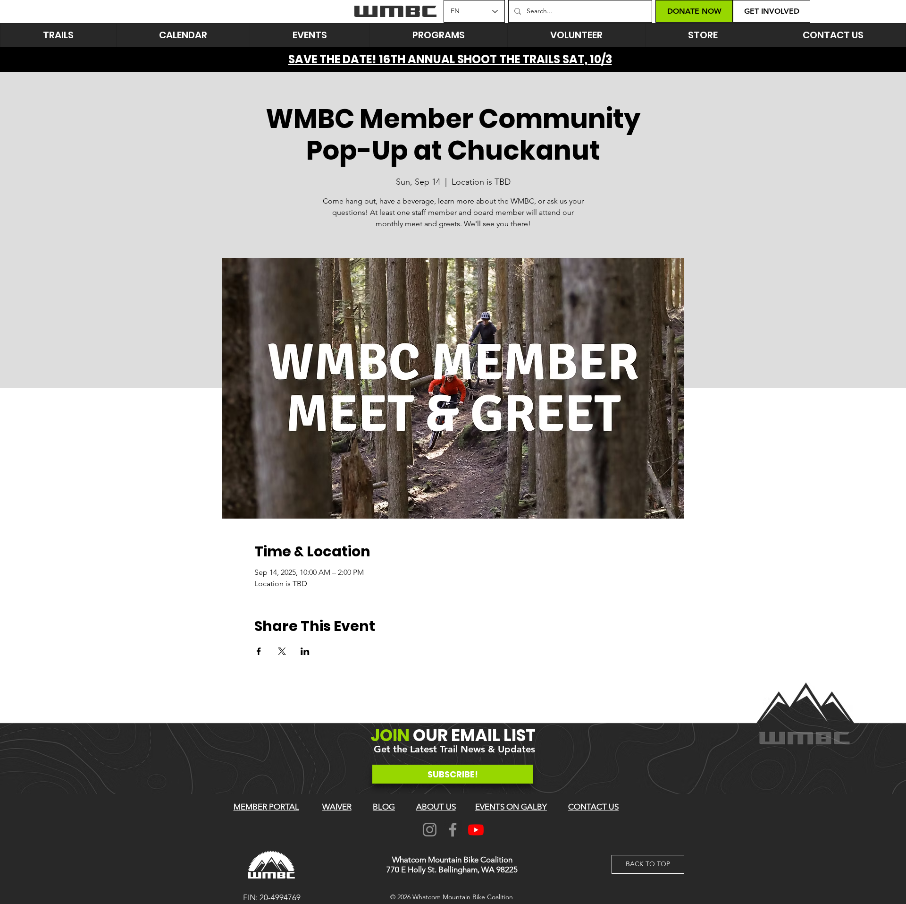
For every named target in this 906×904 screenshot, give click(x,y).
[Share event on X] (281, 651)
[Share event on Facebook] (258, 651)
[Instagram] (429, 829)
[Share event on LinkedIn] (305, 651)
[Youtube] (476, 829)
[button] (309, 35)
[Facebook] (453, 829)
